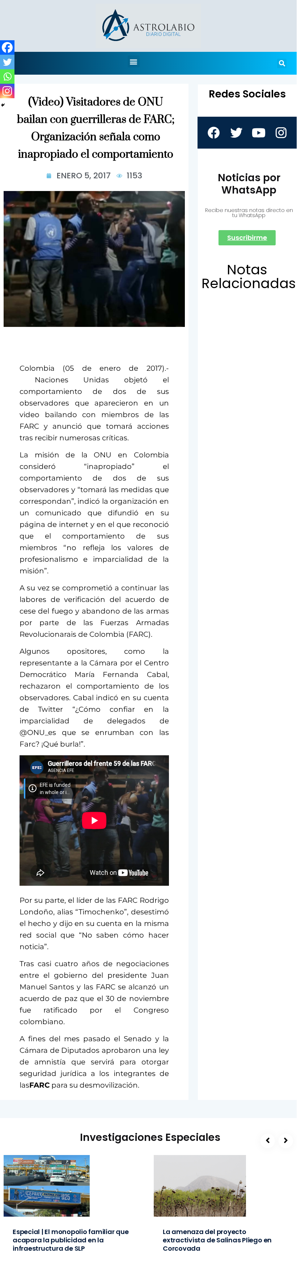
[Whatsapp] (7, 76)
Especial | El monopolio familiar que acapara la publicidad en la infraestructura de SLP (71, 1240)
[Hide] (3, 105)
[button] (134, 61)
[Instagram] (7, 91)
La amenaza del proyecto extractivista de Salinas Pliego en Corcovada (217, 1240)
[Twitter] (7, 62)
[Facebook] (7, 47)
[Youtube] (258, 133)
